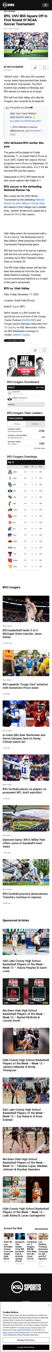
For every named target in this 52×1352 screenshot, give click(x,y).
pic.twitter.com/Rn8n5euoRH (25, 120)
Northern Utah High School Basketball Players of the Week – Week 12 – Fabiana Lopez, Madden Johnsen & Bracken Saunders (25, 1164)
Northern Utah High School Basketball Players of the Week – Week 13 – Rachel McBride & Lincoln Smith (24, 1015)
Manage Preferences (26, 1340)
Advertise (26, 1301)
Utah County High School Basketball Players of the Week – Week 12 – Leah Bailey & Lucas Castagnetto (26, 1212)
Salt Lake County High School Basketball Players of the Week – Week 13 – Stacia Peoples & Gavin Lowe (25, 966)
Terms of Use (24, 1328)
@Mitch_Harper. (21, 334)
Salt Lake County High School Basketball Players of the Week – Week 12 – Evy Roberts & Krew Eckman (24, 1114)
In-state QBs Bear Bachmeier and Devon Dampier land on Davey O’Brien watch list (24, 738)
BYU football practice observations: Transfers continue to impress (25, 895)
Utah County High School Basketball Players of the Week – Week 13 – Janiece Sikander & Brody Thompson (26, 1065)
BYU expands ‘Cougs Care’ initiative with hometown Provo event (25, 686)
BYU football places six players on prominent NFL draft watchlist (24, 790)
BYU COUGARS (9, 11)
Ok (49, 1305)
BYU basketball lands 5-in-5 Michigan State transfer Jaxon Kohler (22, 634)
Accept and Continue (26, 1347)
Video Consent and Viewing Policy (16, 1332)
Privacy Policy (36, 1328)
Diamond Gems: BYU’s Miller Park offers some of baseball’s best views (24, 843)
